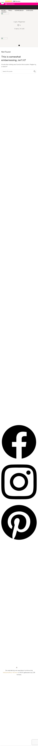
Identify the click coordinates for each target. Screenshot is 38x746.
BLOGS (5, 550)
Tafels (5, 593)
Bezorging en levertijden (10, 623)
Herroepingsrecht (8, 621)
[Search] (19, 32)
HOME (5, 544)
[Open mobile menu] (19, 35)
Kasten (5, 584)
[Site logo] (5, 16)
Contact (5, 612)
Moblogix (24, 667)
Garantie (5, 615)
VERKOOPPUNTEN (8, 553)
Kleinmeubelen (7, 590)
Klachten (5, 618)
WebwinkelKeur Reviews (10, 672)
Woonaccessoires (8, 587)
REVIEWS (5, 556)
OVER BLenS (7, 547)
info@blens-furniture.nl (10, 658)
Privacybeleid (7, 626)
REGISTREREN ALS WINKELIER (12, 559)
